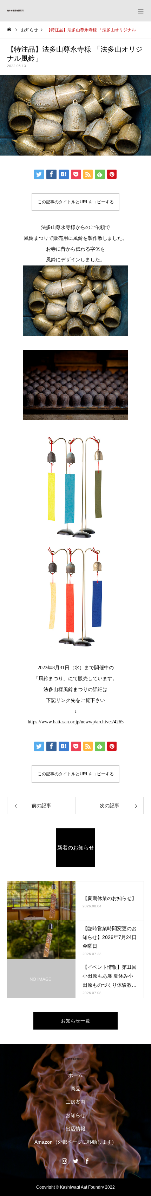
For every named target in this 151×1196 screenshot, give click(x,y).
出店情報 (75, 1128)
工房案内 (75, 1102)
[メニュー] (140, 10)
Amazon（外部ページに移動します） (75, 1142)
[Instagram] (64, 1160)
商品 (75, 1088)
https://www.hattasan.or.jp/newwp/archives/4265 (76, 721)
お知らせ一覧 (75, 1021)
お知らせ (75, 1115)
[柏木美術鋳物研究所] (75, 1059)
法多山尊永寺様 (58, 227)
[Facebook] (86, 1160)
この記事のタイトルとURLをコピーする (76, 201)
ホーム (75, 1075)
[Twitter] (75, 1160)
